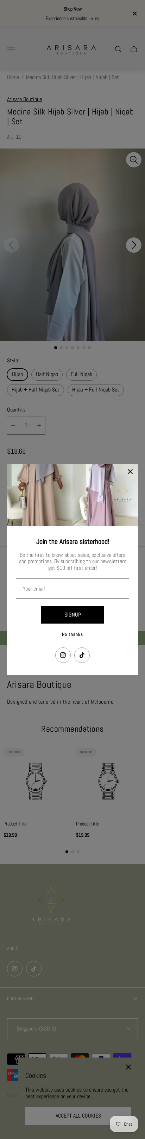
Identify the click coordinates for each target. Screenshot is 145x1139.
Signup (72, 614)
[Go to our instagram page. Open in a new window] (63, 655)
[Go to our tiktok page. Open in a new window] (82, 655)
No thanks (72, 634)
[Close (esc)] (130, 471)
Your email (34, 589)
